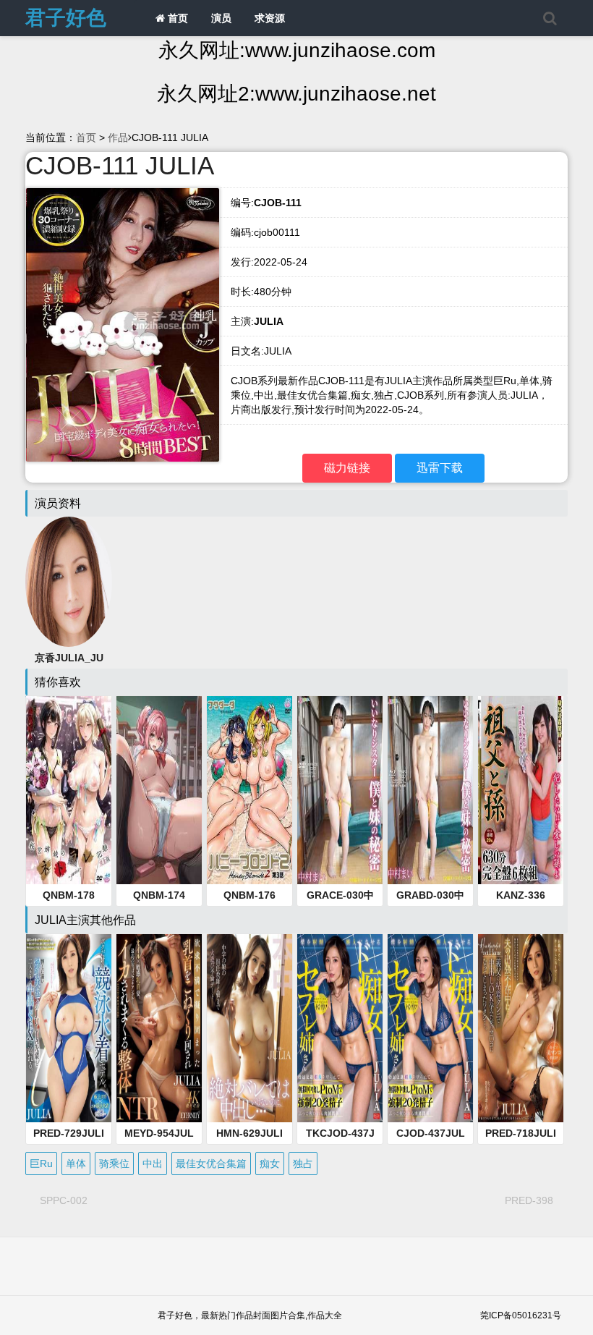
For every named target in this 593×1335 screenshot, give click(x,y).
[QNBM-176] (249, 790)
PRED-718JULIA (520, 1133)
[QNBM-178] (68, 790)
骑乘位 (114, 1163)
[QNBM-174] (159, 790)
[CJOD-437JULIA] (430, 1028)
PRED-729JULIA (68, 1133)
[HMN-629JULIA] (249, 1028)
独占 (303, 1163)
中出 (152, 1163)
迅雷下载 (440, 468)
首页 (176, 18)
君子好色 (65, 18)
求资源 (270, 18)
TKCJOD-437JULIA (340, 1133)
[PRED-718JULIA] (520, 1028)
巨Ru (41, 1163)
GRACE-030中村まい (340, 895)
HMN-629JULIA (249, 1133)
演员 (221, 18)
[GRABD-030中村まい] (430, 790)
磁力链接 (347, 468)
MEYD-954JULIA (159, 1133)
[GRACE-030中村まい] (340, 790)
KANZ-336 (520, 895)
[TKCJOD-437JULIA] (340, 1028)
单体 (76, 1163)
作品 (118, 137)
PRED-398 (529, 1200)
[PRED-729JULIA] (68, 1028)
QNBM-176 (249, 895)
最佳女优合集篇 (211, 1163)
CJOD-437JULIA (430, 1133)
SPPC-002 (64, 1200)
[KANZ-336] (520, 790)
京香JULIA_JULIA (69, 658)
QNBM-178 (69, 895)
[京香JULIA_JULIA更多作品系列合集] (68, 581)
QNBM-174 (159, 895)
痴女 (270, 1163)
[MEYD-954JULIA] (159, 1028)
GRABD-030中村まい (430, 895)
